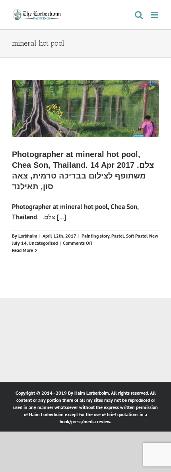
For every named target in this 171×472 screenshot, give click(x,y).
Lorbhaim (27, 236)
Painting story (95, 236)
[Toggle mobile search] (139, 15)
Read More (22, 250)
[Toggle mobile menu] (155, 15)
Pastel (117, 236)
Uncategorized (43, 243)
